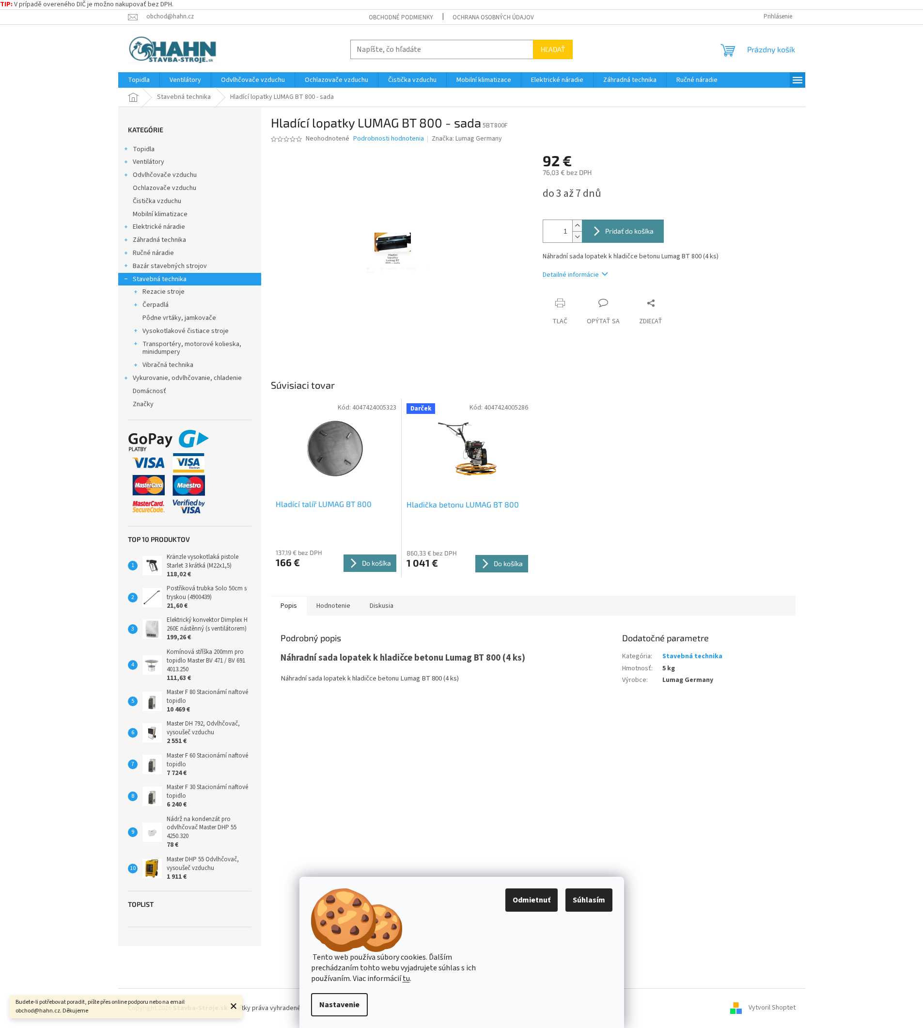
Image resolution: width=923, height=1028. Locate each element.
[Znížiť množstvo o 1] (577, 236)
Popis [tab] (289, 606)
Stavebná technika (160, 279)
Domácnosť (149, 391)
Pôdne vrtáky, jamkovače (179, 318)
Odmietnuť (531, 900)
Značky (143, 404)
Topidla (144, 149)
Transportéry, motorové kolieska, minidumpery (191, 348)
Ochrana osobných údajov (493, 17)
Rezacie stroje (163, 292)
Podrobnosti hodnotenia (388, 138)
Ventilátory (148, 162)
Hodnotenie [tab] (333, 606)
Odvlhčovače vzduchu (165, 175)
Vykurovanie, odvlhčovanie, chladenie (187, 378)
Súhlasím (589, 900)
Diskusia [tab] (381, 606)
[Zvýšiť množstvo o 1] (577, 225)
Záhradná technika (159, 240)
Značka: (467, 138)
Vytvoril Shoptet (772, 1008)
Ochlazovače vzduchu (164, 188)
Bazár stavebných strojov (170, 266)
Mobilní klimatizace (160, 214)
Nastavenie (339, 1004)
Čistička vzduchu (157, 201)
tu (406, 978)
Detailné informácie (571, 275)
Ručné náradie (153, 253)
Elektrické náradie (159, 227)
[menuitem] (138, 80)
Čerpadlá (155, 305)
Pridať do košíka (629, 231)
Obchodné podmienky (401, 17)
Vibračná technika (167, 365)
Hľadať (553, 49)
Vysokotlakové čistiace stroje (185, 331)
